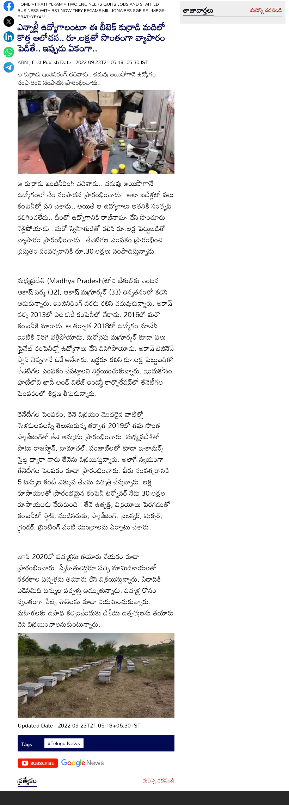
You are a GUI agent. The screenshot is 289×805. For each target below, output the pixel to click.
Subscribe (42, 763)
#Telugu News (64, 743)
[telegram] (9, 67)
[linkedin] (9, 36)
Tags (26, 744)
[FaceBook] (9, 6)
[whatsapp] (9, 52)
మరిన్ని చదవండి (158, 781)
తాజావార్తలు (198, 10)
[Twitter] (9, 21)
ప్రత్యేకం (27, 780)
